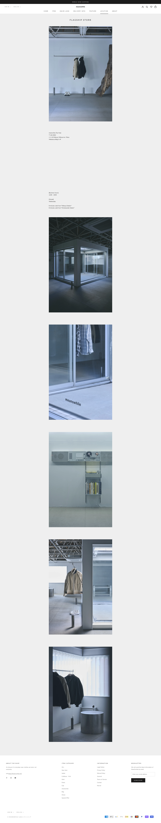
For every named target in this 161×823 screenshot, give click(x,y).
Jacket (63, 773)
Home (46, 11)
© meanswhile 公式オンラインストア (19, 817)
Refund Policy (101, 773)
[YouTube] (15, 778)
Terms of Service (102, 779)
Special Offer (65, 798)
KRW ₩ (7, 6)
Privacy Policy (101, 770)
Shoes (63, 795)
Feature (92, 11)
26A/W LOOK (65, 11)
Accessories (65, 789)
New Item (64, 770)
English (16, 6)
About (114, 11)
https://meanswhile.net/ (15, 774)
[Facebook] (6, 778)
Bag (63, 792)
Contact (99, 782)
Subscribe (138, 780)
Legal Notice (100, 767)
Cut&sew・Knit (66, 776)
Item (54, 11)
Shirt (63, 779)
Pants (63, 782)
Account (99, 776)
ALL (63, 767)
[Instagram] (11, 778)
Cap (63, 786)
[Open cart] (155, 7)
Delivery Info (79, 11)
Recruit (99, 786)
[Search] (147, 7)
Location (104, 11)
